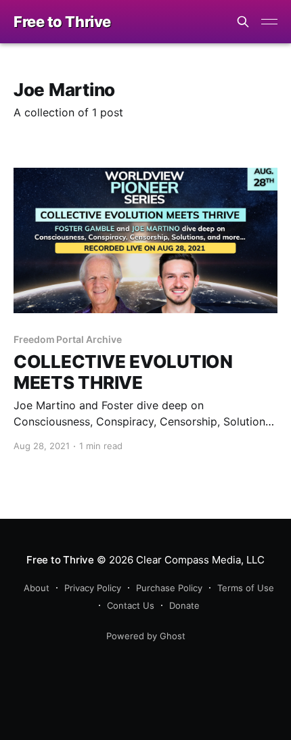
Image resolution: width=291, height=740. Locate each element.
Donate (184, 605)
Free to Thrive (62, 22)
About (36, 587)
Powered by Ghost (145, 635)
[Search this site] (243, 21)
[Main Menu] (269, 21)
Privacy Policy (92, 587)
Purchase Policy (169, 587)
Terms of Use (245, 587)
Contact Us (130, 605)
